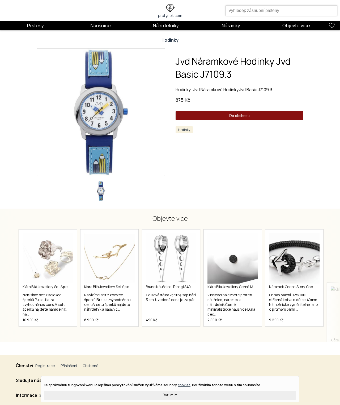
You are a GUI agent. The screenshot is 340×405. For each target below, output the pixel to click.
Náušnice (100, 25)
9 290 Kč (276, 320)
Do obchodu (239, 115)
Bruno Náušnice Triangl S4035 (170, 286)
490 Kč (152, 320)
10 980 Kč (31, 320)
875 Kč (183, 100)
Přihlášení (69, 365)
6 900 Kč (91, 320)
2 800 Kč (214, 320)
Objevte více (296, 25)
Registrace (45, 365)
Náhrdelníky (166, 25)
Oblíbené (91, 365)
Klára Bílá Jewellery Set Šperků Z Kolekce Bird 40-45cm (129, 286)
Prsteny (35, 25)
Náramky (231, 25)
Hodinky (170, 40)
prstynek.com (170, 15)
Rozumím (170, 395)
